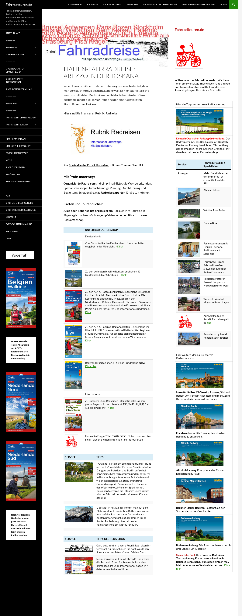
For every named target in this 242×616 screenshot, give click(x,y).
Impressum (12, 231)
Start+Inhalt (75, 4)
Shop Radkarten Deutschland (160, 4)
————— (10, 132)
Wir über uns (13, 174)
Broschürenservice (17, 153)
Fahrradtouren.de (19, 4)
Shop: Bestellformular (19, 89)
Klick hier (90, 366)
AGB (8, 195)
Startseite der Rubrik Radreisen (89, 165)
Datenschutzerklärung (19, 224)
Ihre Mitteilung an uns (18, 181)
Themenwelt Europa (17, 124)
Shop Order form (15, 167)
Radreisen (92, 4)
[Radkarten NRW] (73, 374)
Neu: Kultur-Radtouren (18, 146)
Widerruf (11, 217)
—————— (11, 96)
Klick (120, 246)
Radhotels (132, 4)
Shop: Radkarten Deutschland (15, 70)
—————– (10, 40)
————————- (13, 188)
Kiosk (9, 160)
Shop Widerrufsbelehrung (21, 210)
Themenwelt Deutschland (20, 117)
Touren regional (112, 4)
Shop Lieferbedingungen (19, 203)
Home (223, 4)
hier (208, 322)
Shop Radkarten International (199, 4)
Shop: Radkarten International (15, 80)
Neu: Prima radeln (16, 139)
